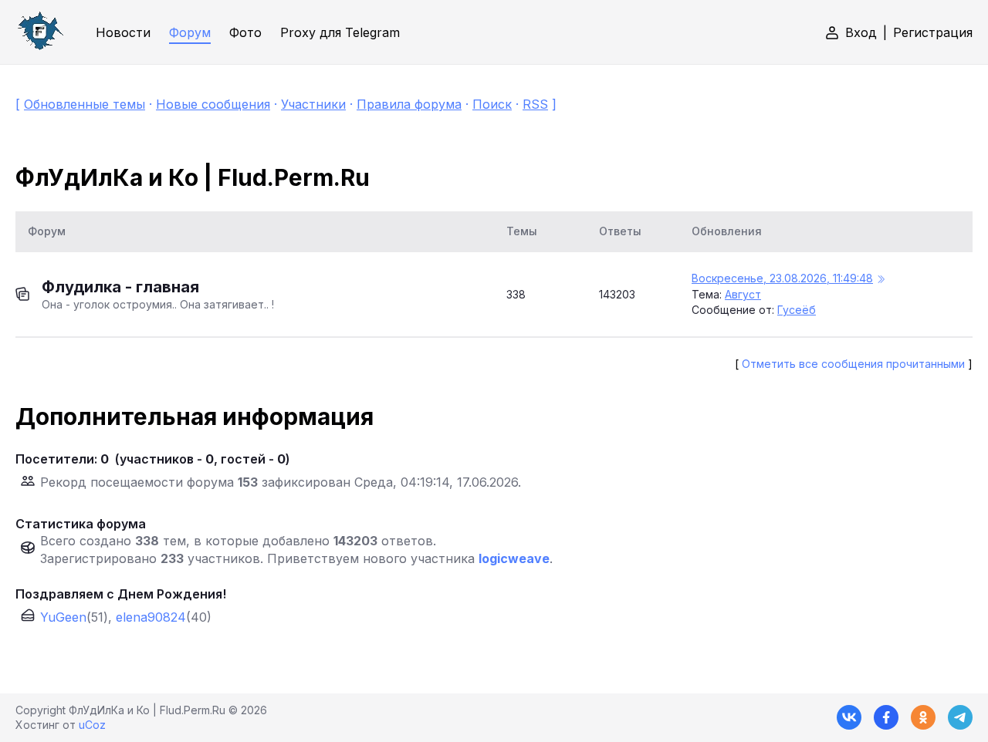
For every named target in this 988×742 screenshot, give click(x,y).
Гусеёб (796, 309)
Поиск (492, 104)
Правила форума (409, 104)
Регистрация (933, 32)
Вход (861, 32)
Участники (313, 104)
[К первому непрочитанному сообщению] (880, 279)
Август (743, 294)
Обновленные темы (84, 104)
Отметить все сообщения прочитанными (853, 363)
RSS (535, 104)
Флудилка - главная (120, 287)
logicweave (514, 558)
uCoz (92, 724)
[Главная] (40, 32)
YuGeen (63, 617)
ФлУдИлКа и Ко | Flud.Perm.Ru (192, 177)
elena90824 (151, 617)
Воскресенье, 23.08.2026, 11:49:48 (782, 278)
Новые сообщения (213, 104)
